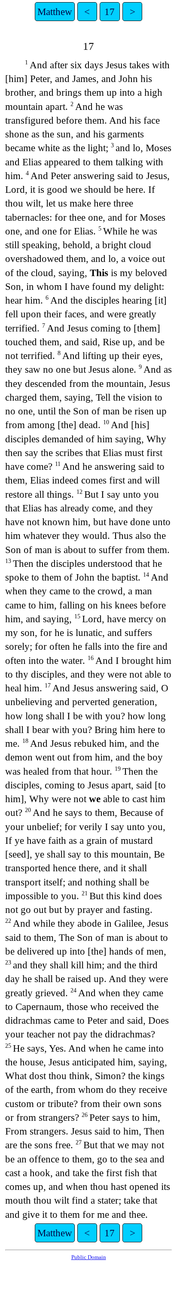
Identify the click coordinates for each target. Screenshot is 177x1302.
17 (109, 11)
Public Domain (88, 1257)
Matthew (54, 11)
